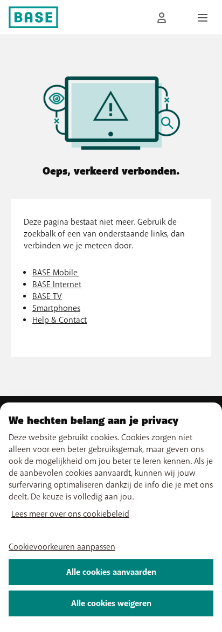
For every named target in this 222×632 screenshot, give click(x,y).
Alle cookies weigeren (111, 603)
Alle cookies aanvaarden (111, 572)
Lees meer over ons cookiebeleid (70, 514)
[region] (111, 517)
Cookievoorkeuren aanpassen (62, 546)
